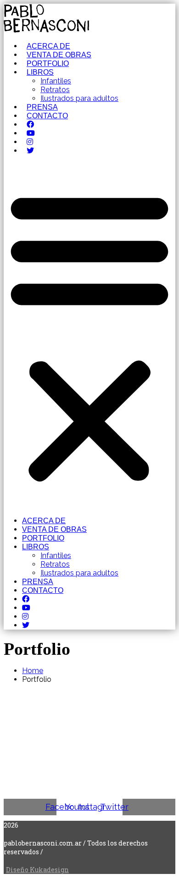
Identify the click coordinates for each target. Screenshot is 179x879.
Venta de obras (59, 55)
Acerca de (48, 46)
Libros (40, 72)
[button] (89, 335)
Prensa (42, 107)
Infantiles (55, 81)
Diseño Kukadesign (37, 869)
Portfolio (48, 63)
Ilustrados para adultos (79, 98)
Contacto (47, 116)
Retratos (55, 89)
